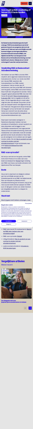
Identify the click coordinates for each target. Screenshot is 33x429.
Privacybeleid (28, 203)
